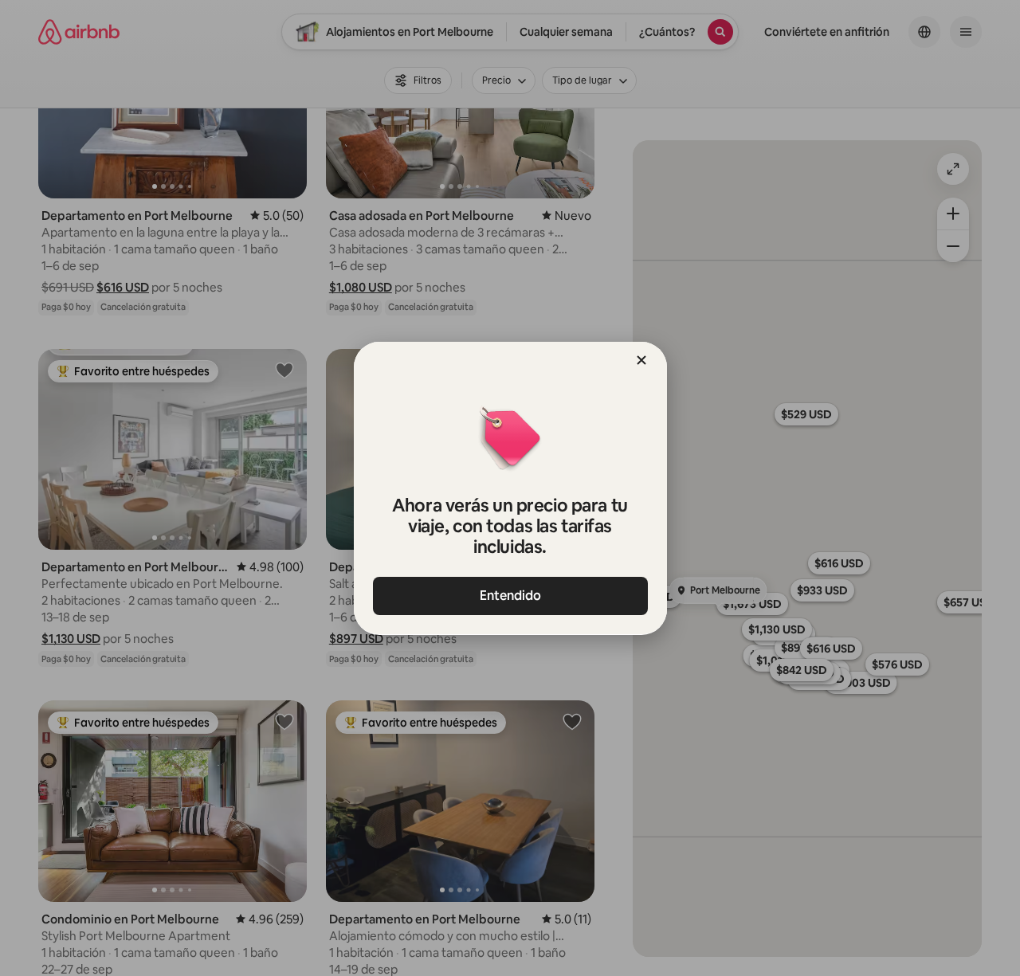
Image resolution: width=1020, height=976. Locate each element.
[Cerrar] (641, 360)
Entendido (510, 595)
